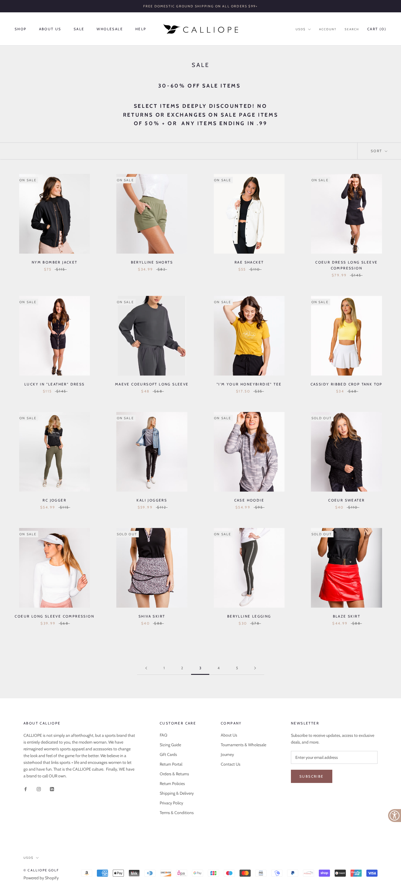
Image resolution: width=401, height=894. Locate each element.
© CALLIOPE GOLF (41, 870)
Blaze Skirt (346, 616)
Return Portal (171, 764)
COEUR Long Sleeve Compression (54, 616)
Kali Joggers (152, 500)
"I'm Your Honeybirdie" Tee (249, 384)
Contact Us (230, 764)
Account (327, 29)
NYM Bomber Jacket (54, 262)
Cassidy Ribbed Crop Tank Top (347, 384)
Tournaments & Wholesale (243, 744)
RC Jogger (54, 500)
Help (140, 29)
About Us (50, 29)
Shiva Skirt (152, 616)
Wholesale (110, 29)
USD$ (301, 29)
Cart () (376, 29)
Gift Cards (168, 754)
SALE (79, 29)
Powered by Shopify (41, 877)
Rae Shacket (249, 262)
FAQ (163, 735)
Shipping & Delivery (177, 793)
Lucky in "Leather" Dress (54, 384)
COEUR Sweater (346, 500)
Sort (377, 151)
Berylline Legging (249, 616)
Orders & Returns (174, 773)
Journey (227, 754)
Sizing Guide (170, 744)
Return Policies (172, 783)
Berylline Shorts (152, 262)
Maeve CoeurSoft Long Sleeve (152, 384)
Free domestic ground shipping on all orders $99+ (200, 6)
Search (352, 29)
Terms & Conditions (177, 812)
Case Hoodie (249, 500)
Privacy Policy (171, 803)
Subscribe (311, 776)
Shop (21, 29)
